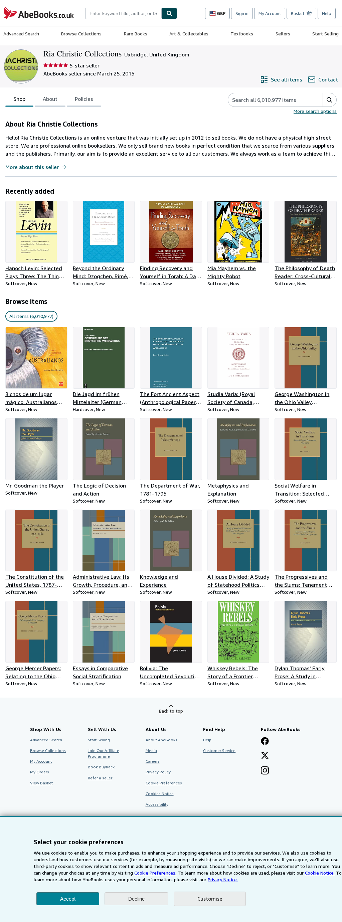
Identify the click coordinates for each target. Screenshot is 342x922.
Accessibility (157, 804)
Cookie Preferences (164, 782)
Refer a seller (100, 777)
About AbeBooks (161, 739)
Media (151, 750)
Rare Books (135, 33)
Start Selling (325, 33)
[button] (329, 100)
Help (326, 13)
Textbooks (241, 33)
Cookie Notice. (320, 873)
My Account (270, 13)
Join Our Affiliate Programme (103, 753)
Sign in (241, 13)
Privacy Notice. (223, 879)
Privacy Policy (158, 771)
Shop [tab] (19, 99)
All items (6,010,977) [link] (31, 316)
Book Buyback (101, 766)
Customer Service (219, 750)
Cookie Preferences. (155, 873)
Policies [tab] (84, 99)
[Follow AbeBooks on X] (265, 756)
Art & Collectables (188, 33)
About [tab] (50, 99)
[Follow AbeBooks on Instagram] (265, 771)
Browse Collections (81, 33)
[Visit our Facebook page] (265, 741)
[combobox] (123, 13)
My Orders (39, 771)
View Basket (41, 782)
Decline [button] (136, 899)
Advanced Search (21, 33)
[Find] (169, 13)
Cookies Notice (160, 793)
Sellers (283, 33)
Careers (153, 761)
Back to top (171, 711)
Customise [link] (209, 899)
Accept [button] (67, 899)
